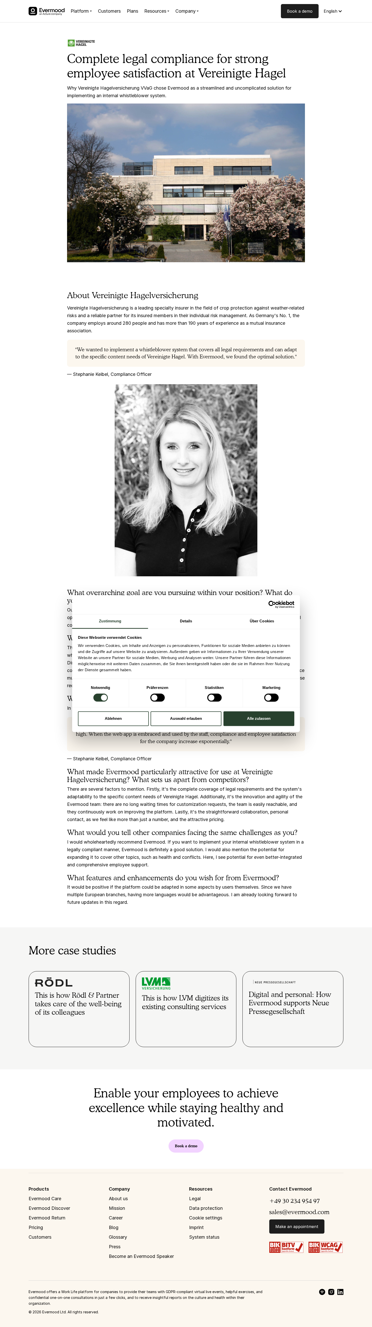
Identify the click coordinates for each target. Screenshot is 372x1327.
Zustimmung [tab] (110, 621)
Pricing (36, 1227)
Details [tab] (186, 621)
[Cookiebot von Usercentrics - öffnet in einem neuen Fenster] (272, 604)
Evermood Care (45, 1198)
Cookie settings (205, 1217)
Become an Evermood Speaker (141, 1256)
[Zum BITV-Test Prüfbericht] (286, 1247)
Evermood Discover (49, 1208)
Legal (195, 1198)
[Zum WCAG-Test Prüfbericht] (325, 1247)
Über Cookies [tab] (262, 621)
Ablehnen (113, 719)
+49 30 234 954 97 (294, 1200)
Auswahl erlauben (186, 719)
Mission (117, 1208)
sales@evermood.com (299, 1212)
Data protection (206, 1208)
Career (116, 1217)
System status (204, 1237)
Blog (113, 1227)
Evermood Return (47, 1217)
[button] (81, 11)
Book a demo (300, 11)
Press (114, 1246)
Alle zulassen (259, 719)
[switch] (157, 697)
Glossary (118, 1237)
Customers (109, 11)
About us (118, 1198)
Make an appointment (296, 1226)
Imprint (196, 1227)
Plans (132, 11)
